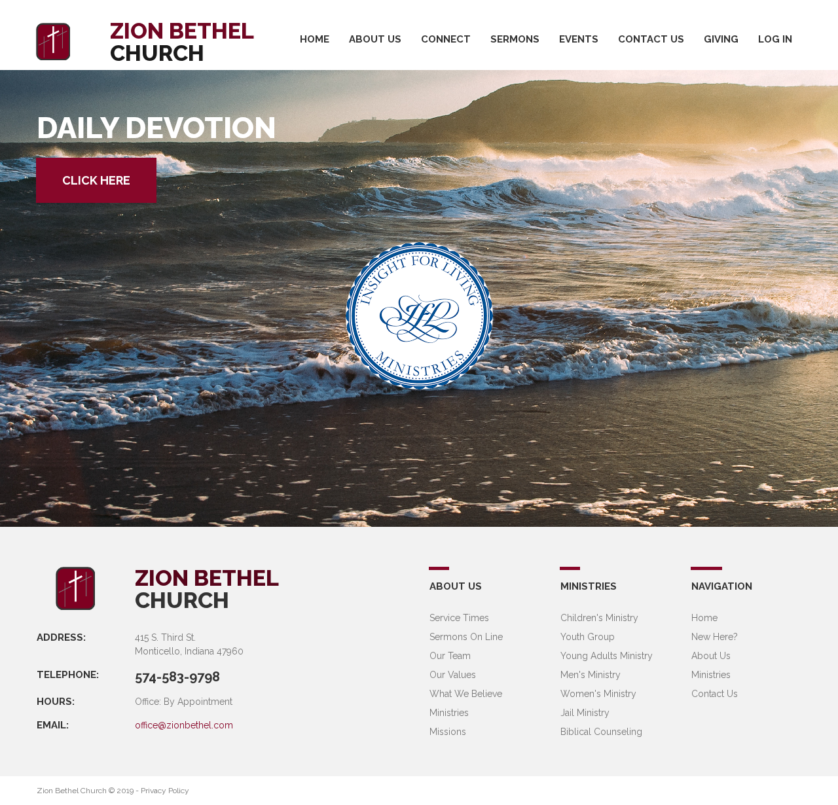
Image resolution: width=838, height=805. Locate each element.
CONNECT (446, 39)
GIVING (721, 39)
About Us (711, 656)
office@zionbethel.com (184, 725)
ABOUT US (375, 39)
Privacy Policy (165, 790)
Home (704, 618)
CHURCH (182, 600)
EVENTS (578, 39)
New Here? (714, 637)
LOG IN (775, 39)
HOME (314, 39)
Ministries (711, 675)
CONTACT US (651, 39)
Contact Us (714, 694)
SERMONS (514, 39)
